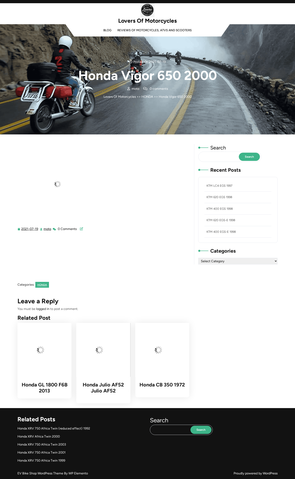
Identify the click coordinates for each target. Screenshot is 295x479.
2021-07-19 (30, 229)
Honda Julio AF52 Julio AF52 (103, 388)
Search (218, 148)
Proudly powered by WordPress (256, 473)
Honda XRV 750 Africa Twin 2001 (41, 452)
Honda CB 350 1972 (162, 385)
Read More (42, 350)
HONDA (147, 97)
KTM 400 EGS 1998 (219, 209)
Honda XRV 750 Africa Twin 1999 (41, 460)
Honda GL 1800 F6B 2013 (44, 388)
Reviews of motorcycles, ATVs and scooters (154, 30)
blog (107, 30)
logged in (42, 309)
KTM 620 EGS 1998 (219, 197)
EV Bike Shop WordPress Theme (40, 473)
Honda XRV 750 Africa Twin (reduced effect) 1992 (53, 428)
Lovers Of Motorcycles (147, 20)
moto (48, 229)
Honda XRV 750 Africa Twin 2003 (41, 444)
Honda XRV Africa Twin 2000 (38, 436)
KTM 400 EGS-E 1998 (221, 232)
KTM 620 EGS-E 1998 (220, 220)
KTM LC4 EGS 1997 (219, 186)
